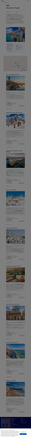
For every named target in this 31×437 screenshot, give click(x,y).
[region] (15, 432)
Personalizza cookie (23, 432)
